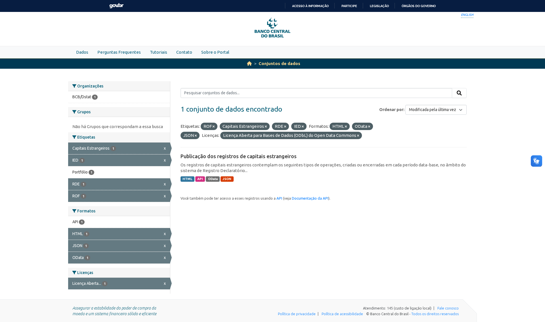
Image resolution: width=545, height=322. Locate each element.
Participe (349, 6)
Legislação (379, 6)
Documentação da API (310, 198)
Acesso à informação (310, 6)
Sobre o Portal (215, 52)
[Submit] (459, 93)
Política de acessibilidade (342, 314)
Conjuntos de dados (279, 63)
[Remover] (214, 126)
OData (213, 179)
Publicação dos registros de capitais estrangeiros (239, 156)
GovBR (116, 6)
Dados (82, 52)
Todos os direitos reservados (435, 314)
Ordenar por (391, 109)
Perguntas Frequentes (119, 52)
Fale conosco (448, 308)
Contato (184, 52)
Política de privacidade (297, 314)
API (200, 179)
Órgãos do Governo (419, 6)
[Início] (249, 63)
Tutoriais (158, 52)
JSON (227, 179)
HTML (187, 179)
